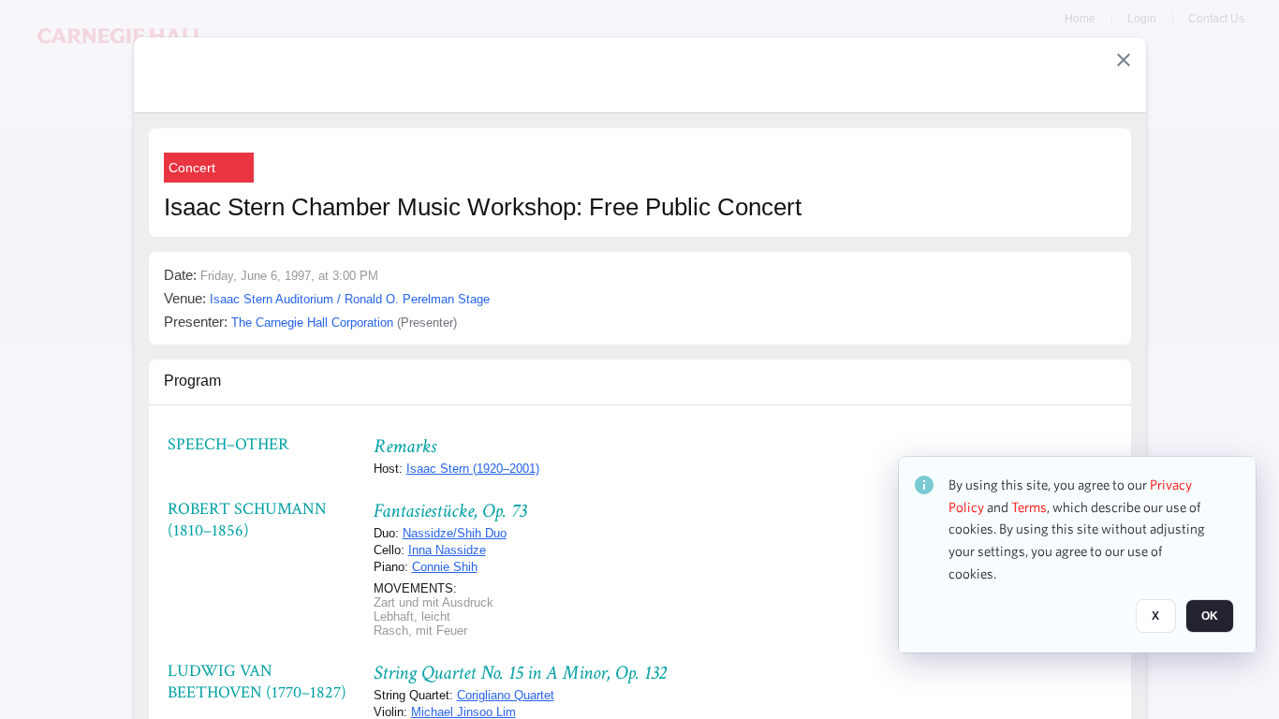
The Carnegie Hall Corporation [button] (312, 322)
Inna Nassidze (447, 550)
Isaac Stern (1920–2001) (472, 469)
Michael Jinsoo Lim (463, 712)
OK (1209, 617)
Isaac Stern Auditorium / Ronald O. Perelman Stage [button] (350, 299)
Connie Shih (445, 567)
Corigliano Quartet (505, 695)
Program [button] (192, 381)
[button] (1123, 60)
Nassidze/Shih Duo (455, 533)
